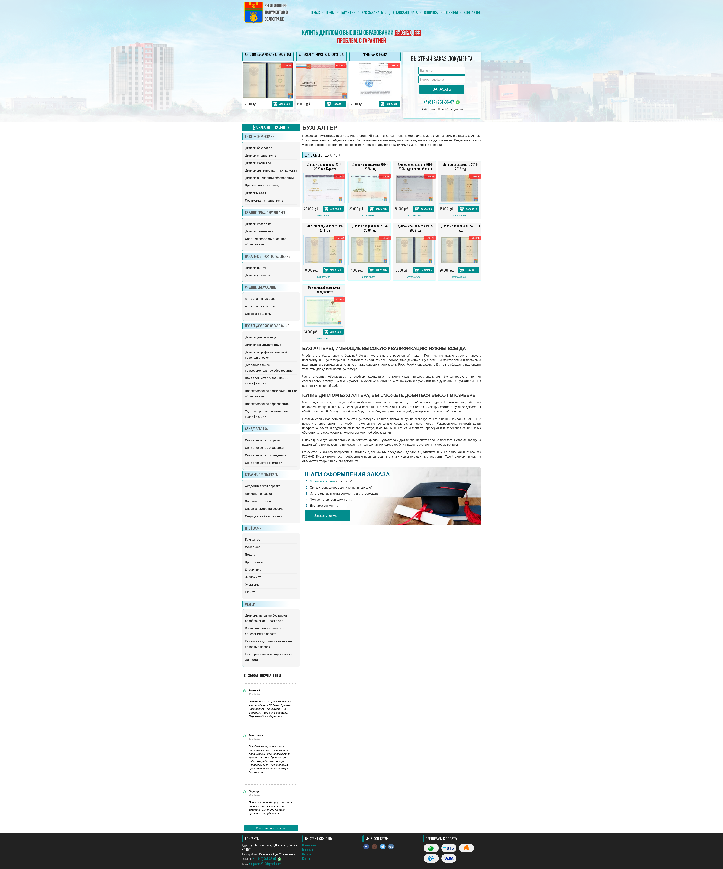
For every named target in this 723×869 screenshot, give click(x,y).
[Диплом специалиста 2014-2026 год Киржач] (324, 188)
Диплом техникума (259, 231)
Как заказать (372, 12)
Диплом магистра (258, 163)
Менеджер (252, 547)
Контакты (472, 12)
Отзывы (451, 12)
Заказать (285, 104)
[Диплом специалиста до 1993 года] (459, 250)
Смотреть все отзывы (271, 828)
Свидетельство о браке (262, 440)
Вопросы (431, 12)
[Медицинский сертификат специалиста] (324, 311)
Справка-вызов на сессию (264, 509)
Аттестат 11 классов (260, 299)
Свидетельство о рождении (266, 455)
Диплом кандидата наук (263, 345)
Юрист (250, 592)
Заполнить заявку (322, 481)
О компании (309, 845)
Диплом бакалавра (258, 148)
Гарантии (348, 12)
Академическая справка (262, 486)
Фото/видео (323, 215)
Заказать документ (327, 516)
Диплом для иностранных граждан (271, 170)
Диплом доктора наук (261, 337)
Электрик (252, 584)
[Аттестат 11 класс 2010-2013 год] (267, 80)
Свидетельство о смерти (263, 463)
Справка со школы (258, 314)
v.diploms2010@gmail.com (265, 863)
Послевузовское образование (267, 404)
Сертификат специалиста (264, 200)
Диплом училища (257, 275)
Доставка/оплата (403, 12)
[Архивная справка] (321, 80)
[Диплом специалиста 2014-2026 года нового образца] (414, 188)
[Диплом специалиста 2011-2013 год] (459, 188)
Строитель (253, 569)
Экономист (253, 577)
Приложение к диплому (262, 185)
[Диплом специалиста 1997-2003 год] (414, 250)
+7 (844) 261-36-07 (439, 102)
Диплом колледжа (258, 224)
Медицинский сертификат (264, 516)
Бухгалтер (252, 539)
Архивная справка (258, 493)
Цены (330, 12)
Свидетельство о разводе (264, 448)
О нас (315, 12)
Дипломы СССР (256, 193)
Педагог (251, 554)
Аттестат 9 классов (260, 306)
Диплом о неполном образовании (269, 178)
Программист (255, 562)
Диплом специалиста (260, 155)
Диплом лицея (255, 268)
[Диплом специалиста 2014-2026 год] (369, 188)
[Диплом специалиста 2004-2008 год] (369, 250)
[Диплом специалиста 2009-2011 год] (374, 80)
